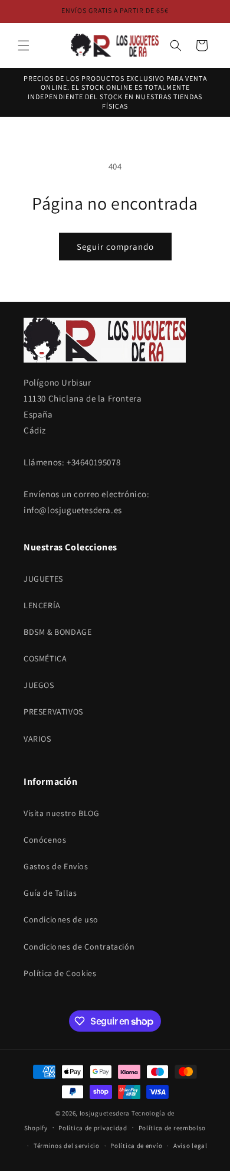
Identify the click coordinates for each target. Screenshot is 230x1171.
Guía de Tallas (50, 893)
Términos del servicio (67, 1145)
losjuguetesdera (105, 1113)
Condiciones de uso (61, 919)
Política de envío (136, 1145)
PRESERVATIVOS (53, 711)
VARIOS (37, 738)
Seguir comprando (115, 246)
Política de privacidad (92, 1128)
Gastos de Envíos (56, 866)
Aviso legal (190, 1145)
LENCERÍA (42, 605)
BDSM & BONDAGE (57, 632)
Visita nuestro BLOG (61, 813)
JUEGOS (39, 685)
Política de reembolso (172, 1128)
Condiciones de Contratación (79, 946)
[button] (24, 45)
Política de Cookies (60, 973)
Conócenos (45, 839)
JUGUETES (43, 578)
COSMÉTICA (45, 658)
